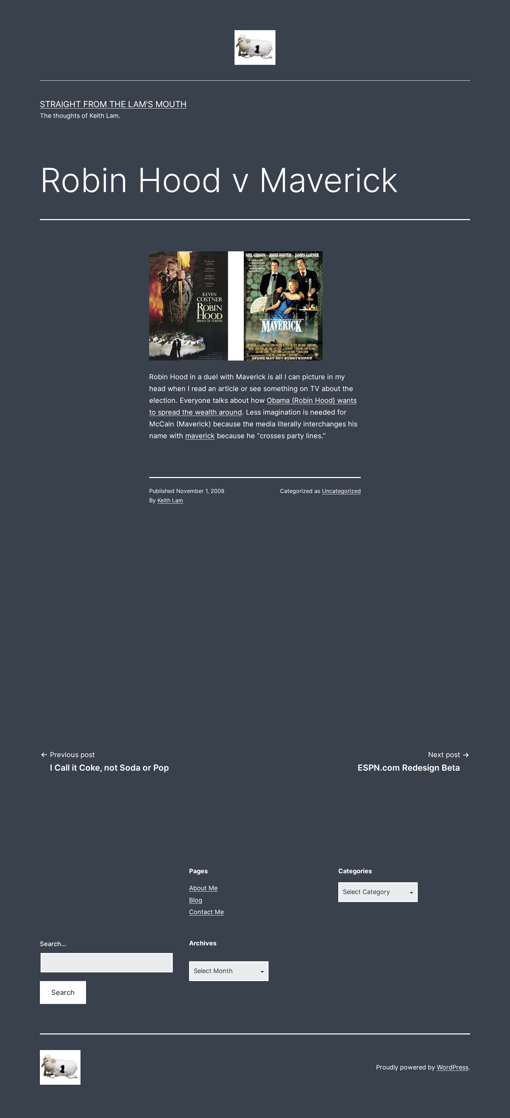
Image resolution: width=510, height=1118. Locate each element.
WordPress (452, 1067)
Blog (195, 900)
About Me (203, 888)
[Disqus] (255, 627)
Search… (53, 943)
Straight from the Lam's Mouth (113, 104)
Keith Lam (170, 500)
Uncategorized (341, 490)
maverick (200, 436)
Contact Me (206, 912)
